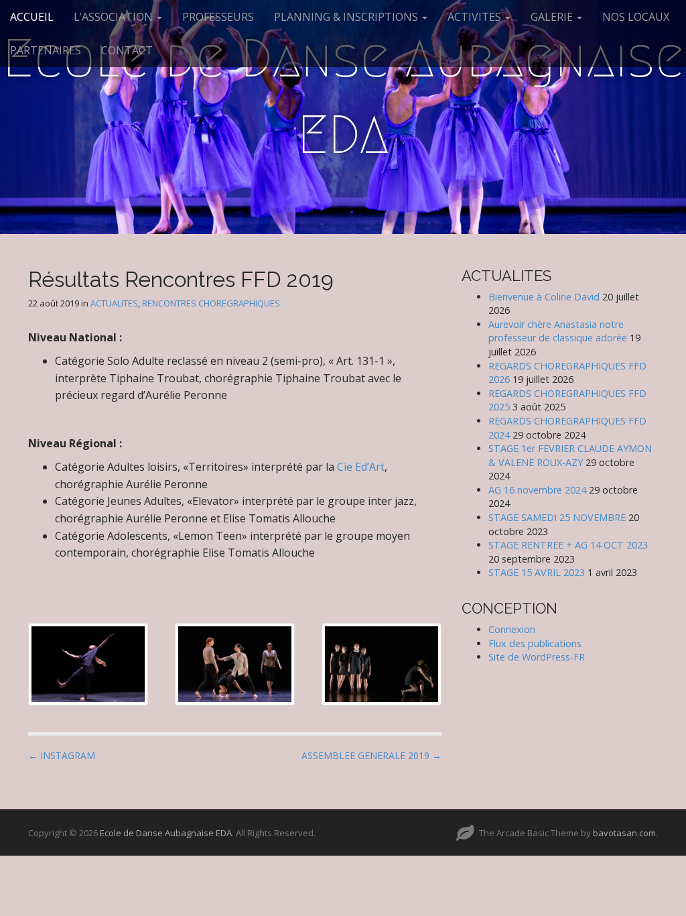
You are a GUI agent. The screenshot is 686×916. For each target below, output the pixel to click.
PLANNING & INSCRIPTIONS (347, 16)
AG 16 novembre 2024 (537, 489)
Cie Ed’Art (361, 466)
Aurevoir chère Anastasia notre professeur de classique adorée (557, 331)
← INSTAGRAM (61, 755)
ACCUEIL (32, 16)
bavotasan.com (624, 833)
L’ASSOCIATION (114, 16)
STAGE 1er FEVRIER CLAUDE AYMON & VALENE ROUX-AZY (570, 455)
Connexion (511, 629)
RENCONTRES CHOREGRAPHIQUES (211, 303)
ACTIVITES (476, 16)
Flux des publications (534, 643)
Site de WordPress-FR (536, 656)
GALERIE (553, 16)
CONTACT (127, 50)
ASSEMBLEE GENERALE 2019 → (371, 755)
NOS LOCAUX (635, 16)
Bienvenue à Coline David (544, 296)
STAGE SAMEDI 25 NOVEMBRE (557, 517)
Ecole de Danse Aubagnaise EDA (343, 97)
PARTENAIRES (45, 50)
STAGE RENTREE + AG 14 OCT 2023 (568, 544)
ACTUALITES (114, 303)
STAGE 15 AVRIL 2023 (536, 572)
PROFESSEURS (218, 16)
